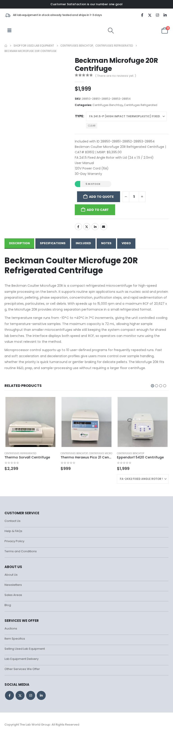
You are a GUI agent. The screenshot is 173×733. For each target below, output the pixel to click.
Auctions (11, 628)
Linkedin (41, 695)
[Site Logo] (29, 30)
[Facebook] (142, 15)
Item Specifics (15, 638)
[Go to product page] (30, 422)
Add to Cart (98, 209)
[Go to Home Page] (6, 45)
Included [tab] (83, 243)
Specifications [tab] (53, 243)
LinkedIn (95, 226)
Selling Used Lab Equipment (25, 649)
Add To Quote (101, 196)
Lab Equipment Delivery (22, 659)
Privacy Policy (14, 541)
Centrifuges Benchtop (108, 105)
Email (103, 226)
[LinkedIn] (165, 15)
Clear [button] (92, 125)
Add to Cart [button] (49, 403)
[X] (150, 15)
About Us (11, 575)
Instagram (30, 695)
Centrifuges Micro (100, 453)
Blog (8, 605)
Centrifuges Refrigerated (140, 105)
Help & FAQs (13, 531)
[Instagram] (157, 15)
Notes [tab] (106, 243)
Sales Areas (13, 595)
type (79, 116)
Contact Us (12, 521)
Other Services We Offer (22, 669)
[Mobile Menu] (9, 30)
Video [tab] (126, 243)
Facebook (78, 226)
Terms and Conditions (21, 551)
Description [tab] (19, 243)
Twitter (86, 226)
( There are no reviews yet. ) (115, 76)
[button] (110, 31)
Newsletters (13, 585)
